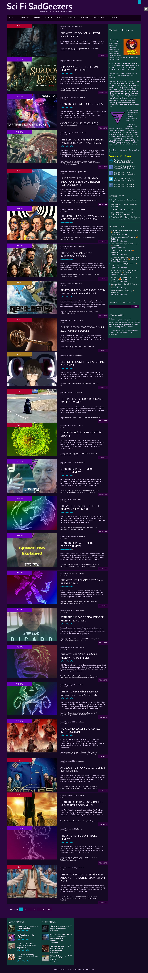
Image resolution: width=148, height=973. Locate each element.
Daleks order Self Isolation (120, 250)
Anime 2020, (68, 200)
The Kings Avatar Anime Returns (122, 237)
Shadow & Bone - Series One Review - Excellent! (27, 927)
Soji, (88, 492)
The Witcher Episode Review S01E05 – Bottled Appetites (79, 693)
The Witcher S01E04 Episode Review (78, 837)
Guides (113, 17)
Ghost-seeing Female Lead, (79, 163)
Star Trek (92, 492)
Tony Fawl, (63, 125)
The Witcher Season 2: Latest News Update (80, 35)
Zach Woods (93, 788)
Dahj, (69, 490)
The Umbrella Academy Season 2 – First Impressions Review (82, 217)
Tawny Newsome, (92, 124)
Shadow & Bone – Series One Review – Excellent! (79, 68)
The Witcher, (75, 50)
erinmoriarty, (74, 274)
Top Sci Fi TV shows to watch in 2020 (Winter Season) (82, 329)
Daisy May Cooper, (87, 786)
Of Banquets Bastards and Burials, (81, 859)
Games (71, 17)
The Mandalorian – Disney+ (120, 291)
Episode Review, (76, 490)
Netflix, (69, 859)
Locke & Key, (86, 346)
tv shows (79, 348)
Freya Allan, (76, 48)
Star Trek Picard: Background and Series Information (81, 803)
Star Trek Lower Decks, (70, 124)
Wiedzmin (63, 900)
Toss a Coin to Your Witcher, (89, 898)
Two (80, 50)
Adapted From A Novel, (71, 161)
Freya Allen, (86, 527)
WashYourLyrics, (68, 455)
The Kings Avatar (82, 202)
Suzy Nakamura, (84, 788)
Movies (48, 17)
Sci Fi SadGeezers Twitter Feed (124, 180)
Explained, (84, 490)
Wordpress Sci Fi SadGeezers (123, 162)
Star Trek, (90, 821)
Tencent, (74, 202)
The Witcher (80, 529)
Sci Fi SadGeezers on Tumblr (123, 186)
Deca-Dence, (89, 312)
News (12, 17)
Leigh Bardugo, (86, 88)
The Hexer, (78, 898)
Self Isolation (96, 418)
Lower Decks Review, (89, 122)
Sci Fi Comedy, (75, 788)
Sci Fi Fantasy (92, 754)
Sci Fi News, (73, 348)
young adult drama (81, 90)
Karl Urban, (81, 274)
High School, (91, 163)
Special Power (73, 164)
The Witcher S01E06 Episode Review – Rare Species (78, 656)
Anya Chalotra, (68, 48)
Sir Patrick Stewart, (80, 492)
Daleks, (74, 418)
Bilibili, (74, 200)
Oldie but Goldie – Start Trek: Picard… (124, 284)
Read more (103, 55)
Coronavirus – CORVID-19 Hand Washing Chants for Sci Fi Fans (125, 258)
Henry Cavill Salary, (69, 896)
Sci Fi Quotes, (90, 453)
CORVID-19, (75, 453)
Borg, (65, 490)
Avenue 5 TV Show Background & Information (83, 769)
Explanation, (91, 490)
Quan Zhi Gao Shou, (91, 200)
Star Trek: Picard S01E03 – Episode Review (78, 470)
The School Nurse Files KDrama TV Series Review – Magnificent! (81, 141)
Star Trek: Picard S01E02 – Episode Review (77, 544)
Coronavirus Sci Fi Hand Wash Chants (81, 434)
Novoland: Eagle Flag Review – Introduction (81, 730)
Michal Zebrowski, (81, 896)
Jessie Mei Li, (78, 88)
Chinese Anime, (80, 200)
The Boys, (96, 274)
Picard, (92, 346)
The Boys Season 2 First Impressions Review (76, 254)
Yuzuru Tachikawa (70, 313)
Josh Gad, (67, 788)
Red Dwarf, (82, 453)
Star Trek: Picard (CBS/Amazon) (122, 264)
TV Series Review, (86, 237)
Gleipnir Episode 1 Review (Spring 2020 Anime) (82, 363)
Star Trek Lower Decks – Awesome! (123, 230)
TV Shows (24, 17)
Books (60, 17)
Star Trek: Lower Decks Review (81, 104)
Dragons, (76, 676)
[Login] (139, 2)
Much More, (63, 529)
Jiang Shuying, (88, 752)
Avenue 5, (67, 346)
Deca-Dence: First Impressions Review (124, 244)
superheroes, (77, 237)
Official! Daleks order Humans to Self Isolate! (81, 400)
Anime (37, 17)
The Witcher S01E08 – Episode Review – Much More (80, 507)
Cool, (71, 346)
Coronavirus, (68, 418)
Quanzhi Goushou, (65, 202)
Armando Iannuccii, (70, 786)
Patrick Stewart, (77, 821)
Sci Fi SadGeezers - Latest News (124, 174)
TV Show (64, 62)
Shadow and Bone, (69, 90)
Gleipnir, (92, 383)
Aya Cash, (67, 274)
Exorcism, (92, 161)
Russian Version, (69, 898)
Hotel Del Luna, (78, 346)
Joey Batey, (91, 48)
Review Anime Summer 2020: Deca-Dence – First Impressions (82, 292)
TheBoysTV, (63, 276)
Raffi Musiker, (64, 492)
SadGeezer (78, 26)
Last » (49, 909)
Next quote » (113, 335)
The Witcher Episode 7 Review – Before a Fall (81, 581)
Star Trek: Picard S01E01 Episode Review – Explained (82, 619)
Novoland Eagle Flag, (72, 754)
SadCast (83, 17)
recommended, (64, 348)
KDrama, (97, 163)
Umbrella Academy (70, 239)
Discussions (99, 17)
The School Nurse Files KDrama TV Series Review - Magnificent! (26, 946)
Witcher (76, 455)
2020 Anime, (68, 312)
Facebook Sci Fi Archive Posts (124, 168)
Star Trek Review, (82, 124)
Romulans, (72, 492)
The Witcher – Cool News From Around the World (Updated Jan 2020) (82, 878)
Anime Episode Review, (83, 383)
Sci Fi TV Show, (64, 164)
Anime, (74, 312)
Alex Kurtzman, (68, 821)
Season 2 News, (66, 50)
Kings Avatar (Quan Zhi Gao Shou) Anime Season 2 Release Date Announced (80, 181)
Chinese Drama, (68, 752)
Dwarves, (81, 676)
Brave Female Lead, (69, 122)
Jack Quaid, (79, 122)
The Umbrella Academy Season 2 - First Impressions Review (27, 956)
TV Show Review (71, 125)
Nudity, (69, 715)
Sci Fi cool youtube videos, (84, 418)
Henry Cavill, (84, 48)
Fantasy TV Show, (69, 88)
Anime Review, (80, 312)
